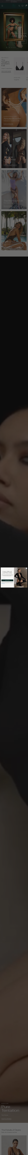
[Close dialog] (26, 568)
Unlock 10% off (7, 580)
